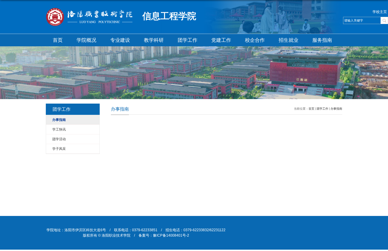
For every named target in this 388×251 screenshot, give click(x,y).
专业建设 (120, 40)
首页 (58, 40)
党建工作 (221, 40)
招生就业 (288, 40)
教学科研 (154, 40)
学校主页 (380, 12)
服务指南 (322, 40)
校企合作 (255, 40)
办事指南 (336, 108)
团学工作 (187, 40)
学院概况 (86, 40)
